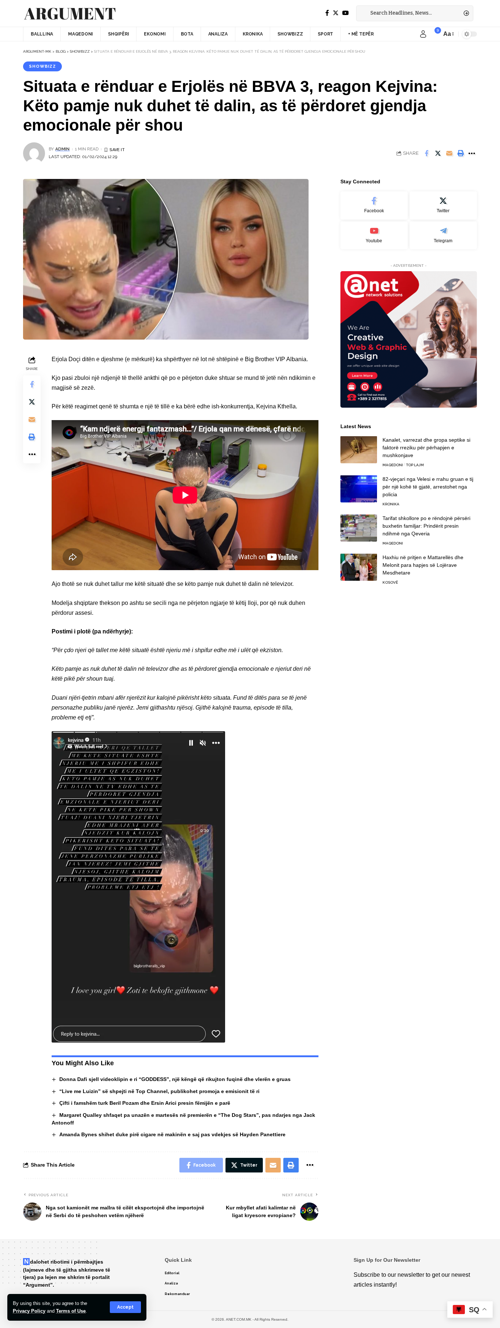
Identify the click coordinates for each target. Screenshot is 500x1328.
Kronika (391, 504)
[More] (472, 153)
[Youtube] (374, 235)
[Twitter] (335, 13)
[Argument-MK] (70, 13)
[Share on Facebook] (426, 153)
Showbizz (42, 66)
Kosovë (390, 582)
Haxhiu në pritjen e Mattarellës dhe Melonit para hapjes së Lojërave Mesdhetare (423, 564)
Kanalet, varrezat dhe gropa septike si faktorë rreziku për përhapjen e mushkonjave (426, 447)
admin (62, 148)
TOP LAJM (415, 465)
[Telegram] (443, 235)
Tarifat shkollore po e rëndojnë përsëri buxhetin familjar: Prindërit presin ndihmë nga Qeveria (426, 525)
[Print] (460, 153)
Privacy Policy (29, 1311)
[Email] (449, 153)
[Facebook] (327, 13)
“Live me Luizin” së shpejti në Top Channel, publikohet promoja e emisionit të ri (159, 1091)
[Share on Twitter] (438, 153)
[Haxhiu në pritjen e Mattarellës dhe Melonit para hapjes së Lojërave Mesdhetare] (358, 567)
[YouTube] (345, 13)
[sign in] (423, 34)
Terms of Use (71, 1311)
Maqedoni (393, 465)
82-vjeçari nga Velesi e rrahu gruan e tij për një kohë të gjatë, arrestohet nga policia (428, 486)
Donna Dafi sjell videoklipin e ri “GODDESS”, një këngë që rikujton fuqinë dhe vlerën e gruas (175, 1079)
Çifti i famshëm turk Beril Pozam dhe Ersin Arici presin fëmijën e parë (144, 1103)
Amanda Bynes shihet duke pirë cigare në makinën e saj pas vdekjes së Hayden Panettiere (172, 1134)
